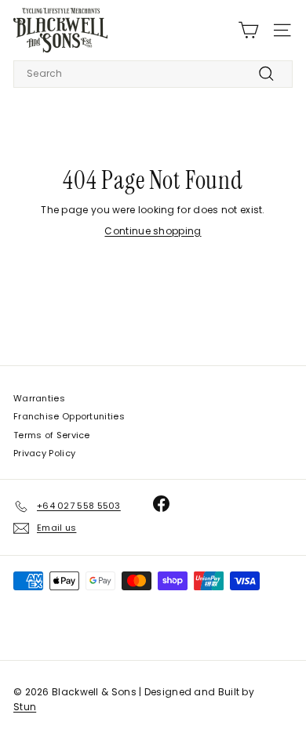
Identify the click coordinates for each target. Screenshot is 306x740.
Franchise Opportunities (69, 416)
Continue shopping (152, 231)
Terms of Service (51, 435)
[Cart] (248, 30)
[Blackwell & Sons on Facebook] (161, 503)
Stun (24, 706)
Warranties (39, 398)
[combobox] (153, 74)
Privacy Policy (44, 453)
